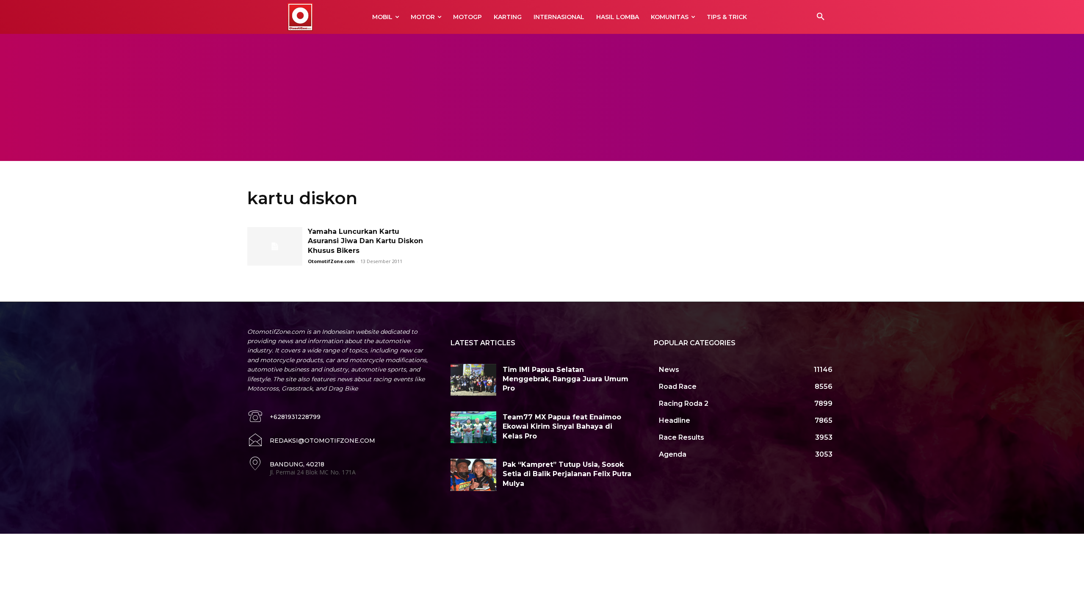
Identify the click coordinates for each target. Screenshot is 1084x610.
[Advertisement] (542, 97)
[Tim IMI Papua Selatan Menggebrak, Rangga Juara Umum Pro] (473, 380)
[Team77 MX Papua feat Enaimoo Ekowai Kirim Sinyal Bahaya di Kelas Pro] (473, 427)
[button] (821, 17)
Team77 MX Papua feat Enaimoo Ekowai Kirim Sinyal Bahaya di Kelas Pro (562, 426)
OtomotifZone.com (331, 261)
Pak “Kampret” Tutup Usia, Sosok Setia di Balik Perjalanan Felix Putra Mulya (567, 474)
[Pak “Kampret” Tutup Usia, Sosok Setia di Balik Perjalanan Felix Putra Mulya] (473, 475)
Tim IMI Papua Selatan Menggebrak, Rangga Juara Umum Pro (565, 379)
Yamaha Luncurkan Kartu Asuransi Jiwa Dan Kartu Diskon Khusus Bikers (365, 241)
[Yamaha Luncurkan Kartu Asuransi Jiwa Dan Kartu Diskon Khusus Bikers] (274, 246)
